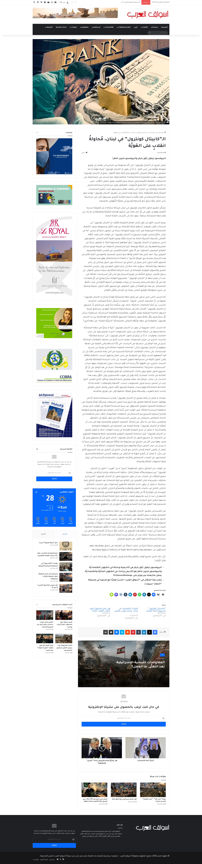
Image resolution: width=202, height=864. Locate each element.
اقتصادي (151, 132)
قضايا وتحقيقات (124, 27)
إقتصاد (145, 27)
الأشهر (65, 534)
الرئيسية (164, 27)
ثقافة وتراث (109, 27)
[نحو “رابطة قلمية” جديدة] (65, 546)
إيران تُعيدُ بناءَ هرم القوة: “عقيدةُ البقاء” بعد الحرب (45, 648)
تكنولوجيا (84, 27)
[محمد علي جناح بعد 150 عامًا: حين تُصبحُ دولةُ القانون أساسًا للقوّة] (94, 790)
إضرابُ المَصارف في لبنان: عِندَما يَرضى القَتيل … (126, 611)
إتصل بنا (36, 859)
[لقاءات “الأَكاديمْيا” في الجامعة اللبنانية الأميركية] (65, 566)
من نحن (51, 859)
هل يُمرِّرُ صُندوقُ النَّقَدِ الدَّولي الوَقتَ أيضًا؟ (100, 610)
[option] (123, 664)
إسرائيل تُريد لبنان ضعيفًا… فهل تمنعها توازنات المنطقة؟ (48, 576)
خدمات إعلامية (61, 27)
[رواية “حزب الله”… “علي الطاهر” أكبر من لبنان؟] (153, 790)
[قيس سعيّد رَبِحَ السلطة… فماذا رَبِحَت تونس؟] (63, 615)
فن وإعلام (96, 27)
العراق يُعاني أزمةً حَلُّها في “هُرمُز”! (145, 665)
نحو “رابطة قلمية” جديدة (48, 543)
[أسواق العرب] (147, 14)
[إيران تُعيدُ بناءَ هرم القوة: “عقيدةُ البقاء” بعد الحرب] (44, 638)
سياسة (155, 27)
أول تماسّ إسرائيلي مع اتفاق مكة (124, 799)
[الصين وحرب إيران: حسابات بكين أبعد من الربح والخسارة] (44, 615)
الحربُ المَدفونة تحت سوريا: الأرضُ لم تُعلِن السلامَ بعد (64, 648)
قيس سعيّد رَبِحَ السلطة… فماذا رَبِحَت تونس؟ (64, 624)
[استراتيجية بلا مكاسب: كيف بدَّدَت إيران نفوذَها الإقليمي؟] (65, 556)
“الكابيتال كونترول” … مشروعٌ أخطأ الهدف (156, 610)
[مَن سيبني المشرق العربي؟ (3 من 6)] (65, 588)
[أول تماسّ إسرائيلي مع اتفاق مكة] (124, 790)
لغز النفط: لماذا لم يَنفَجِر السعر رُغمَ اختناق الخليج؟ (124, 2)
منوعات (74, 27)
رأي (136, 27)
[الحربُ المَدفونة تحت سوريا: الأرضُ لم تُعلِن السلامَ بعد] (63, 638)
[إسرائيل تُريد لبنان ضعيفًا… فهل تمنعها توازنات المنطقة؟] (65, 577)
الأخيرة (43, 534)
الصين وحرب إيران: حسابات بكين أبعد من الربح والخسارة (45, 624)
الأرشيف (49, 27)
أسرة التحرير (44, 859)
